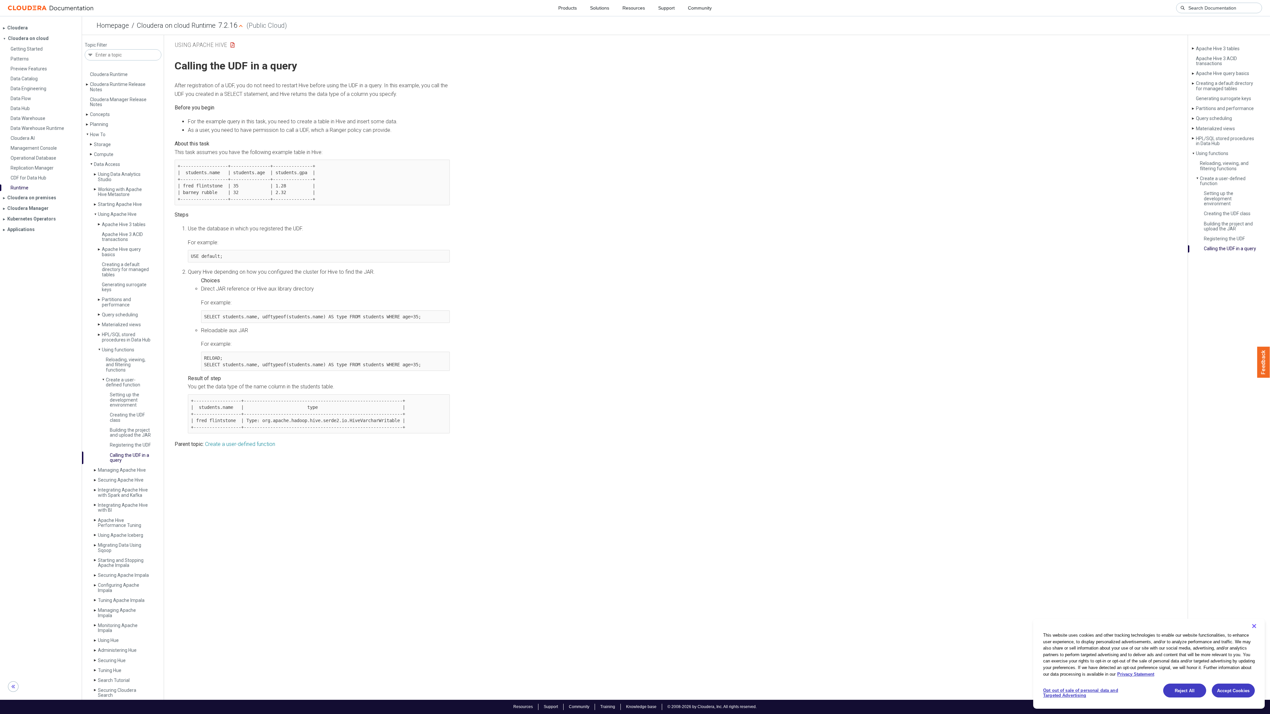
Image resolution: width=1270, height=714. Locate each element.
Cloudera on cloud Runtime (176, 25)
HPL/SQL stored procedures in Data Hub (126, 337)
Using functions (118, 349)
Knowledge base (641, 706)
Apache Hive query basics (121, 252)
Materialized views (121, 324)
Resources (633, 8)
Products (567, 8)
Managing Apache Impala (117, 613)
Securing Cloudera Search (117, 693)
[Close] (1254, 626)
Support (666, 8)
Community (700, 8)
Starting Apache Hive (120, 204)
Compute (103, 154)
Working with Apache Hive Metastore (120, 192)
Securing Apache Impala (123, 575)
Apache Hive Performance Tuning (119, 523)
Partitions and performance (116, 302)
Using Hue (108, 640)
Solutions (599, 8)
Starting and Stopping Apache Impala (121, 563)
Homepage (113, 25)
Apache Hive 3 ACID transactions (122, 237)
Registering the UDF (130, 445)
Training (607, 706)
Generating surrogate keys (124, 287)
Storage (102, 144)
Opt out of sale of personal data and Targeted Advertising (1080, 693)
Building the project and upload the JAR (130, 432)
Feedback (1263, 362)
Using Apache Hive (117, 214)
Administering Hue (117, 650)
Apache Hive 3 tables (124, 224)
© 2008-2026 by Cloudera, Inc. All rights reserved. (712, 706)
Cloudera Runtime (109, 74)
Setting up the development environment (124, 400)
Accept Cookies (1233, 690)
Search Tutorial (114, 680)
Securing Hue (112, 660)
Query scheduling (120, 314)
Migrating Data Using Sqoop (119, 547)
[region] (1149, 664)
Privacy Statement (1135, 673)
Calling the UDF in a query (129, 458)
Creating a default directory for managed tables (125, 269)
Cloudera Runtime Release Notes (118, 87)
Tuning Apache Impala (121, 600)
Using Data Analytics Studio (119, 177)
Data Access (107, 164)
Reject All (1185, 690)
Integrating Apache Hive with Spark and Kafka (123, 492)
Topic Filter (96, 45)
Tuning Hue (109, 670)
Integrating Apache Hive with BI (123, 507)
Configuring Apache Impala (118, 587)
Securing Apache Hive (121, 480)
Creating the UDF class (127, 417)
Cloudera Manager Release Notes (118, 102)
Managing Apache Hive (122, 470)
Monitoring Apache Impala (118, 628)
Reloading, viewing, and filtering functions (126, 365)
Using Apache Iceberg (120, 535)
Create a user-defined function (123, 382)
